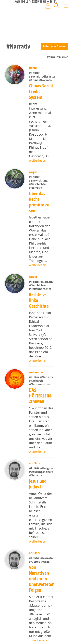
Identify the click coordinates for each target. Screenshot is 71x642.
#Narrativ (45, 92)
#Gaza (46, 581)
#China (34, 92)
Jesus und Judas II (38, 500)
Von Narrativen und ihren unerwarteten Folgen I (41, 598)
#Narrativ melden (57, 57)
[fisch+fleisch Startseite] (35, 15)
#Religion (47, 484)
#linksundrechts (40, 305)
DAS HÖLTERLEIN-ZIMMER (40, 412)
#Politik (34, 73)
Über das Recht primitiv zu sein (39, 214)
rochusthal (36, 388)
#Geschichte (37, 197)
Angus (33, 184)
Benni (33, 68)
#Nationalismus (40, 400)
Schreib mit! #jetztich (50, 24)
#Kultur (34, 393)
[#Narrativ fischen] (54, 46)
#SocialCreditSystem (43, 89)
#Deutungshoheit (41, 488)
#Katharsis (36, 397)
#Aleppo (35, 581)
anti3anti (35, 479)
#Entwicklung (38, 193)
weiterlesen (37, 173)
